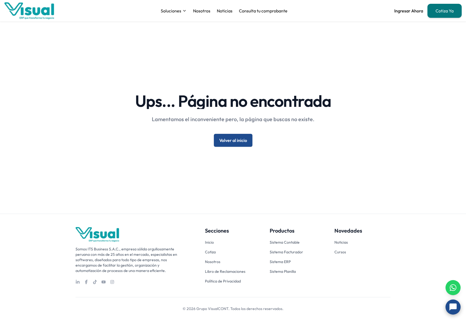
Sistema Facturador (286, 252)
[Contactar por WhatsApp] (453, 287)
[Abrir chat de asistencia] (453, 307)
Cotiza (210, 252)
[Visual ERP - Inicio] (29, 10)
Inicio (209, 242)
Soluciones (171, 10)
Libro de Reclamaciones (225, 271)
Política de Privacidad (223, 281)
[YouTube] (103, 282)
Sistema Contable (285, 242)
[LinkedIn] (78, 282)
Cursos (340, 252)
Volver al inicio (233, 140)
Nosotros (201, 10)
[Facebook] (86, 282)
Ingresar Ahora (408, 10)
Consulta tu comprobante (263, 10)
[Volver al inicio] (97, 234)
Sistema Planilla (283, 271)
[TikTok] (95, 282)
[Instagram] (112, 282)
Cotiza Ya (445, 10)
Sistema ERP (280, 261)
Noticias (224, 10)
